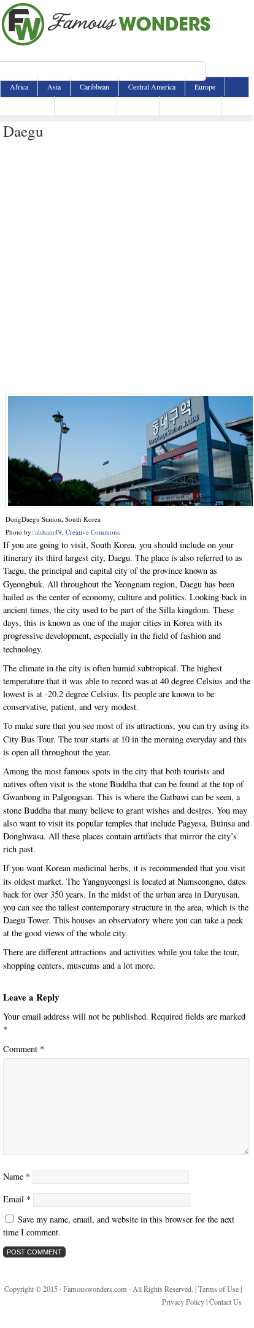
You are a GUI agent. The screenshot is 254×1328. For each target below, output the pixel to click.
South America (190, 105)
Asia (54, 86)
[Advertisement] (126, 267)
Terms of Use (218, 1289)
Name (16, 1176)
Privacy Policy (183, 1302)
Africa (19, 86)
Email (17, 1199)
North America (85, 105)
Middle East (27, 105)
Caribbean (94, 86)
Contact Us (225, 1302)
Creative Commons (93, 531)
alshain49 (48, 531)
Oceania (138, 105)
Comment (23, 1049)
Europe (204, 86)
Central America (151, 86)
